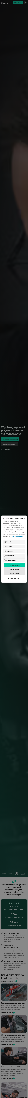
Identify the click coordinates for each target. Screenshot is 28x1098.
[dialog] (14, 549)
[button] (14, 578)
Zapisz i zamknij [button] (14, 569)
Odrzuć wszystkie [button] (14, 573)
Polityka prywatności (17, 536)
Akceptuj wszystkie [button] (15, 565)
